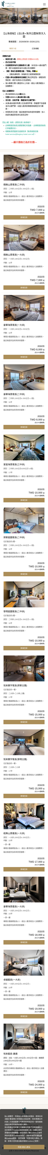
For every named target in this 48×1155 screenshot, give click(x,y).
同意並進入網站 (24, 1147)
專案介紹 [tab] (12, 48)
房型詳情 (41, 206)
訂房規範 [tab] (35, 48)
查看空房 (23, 217)
